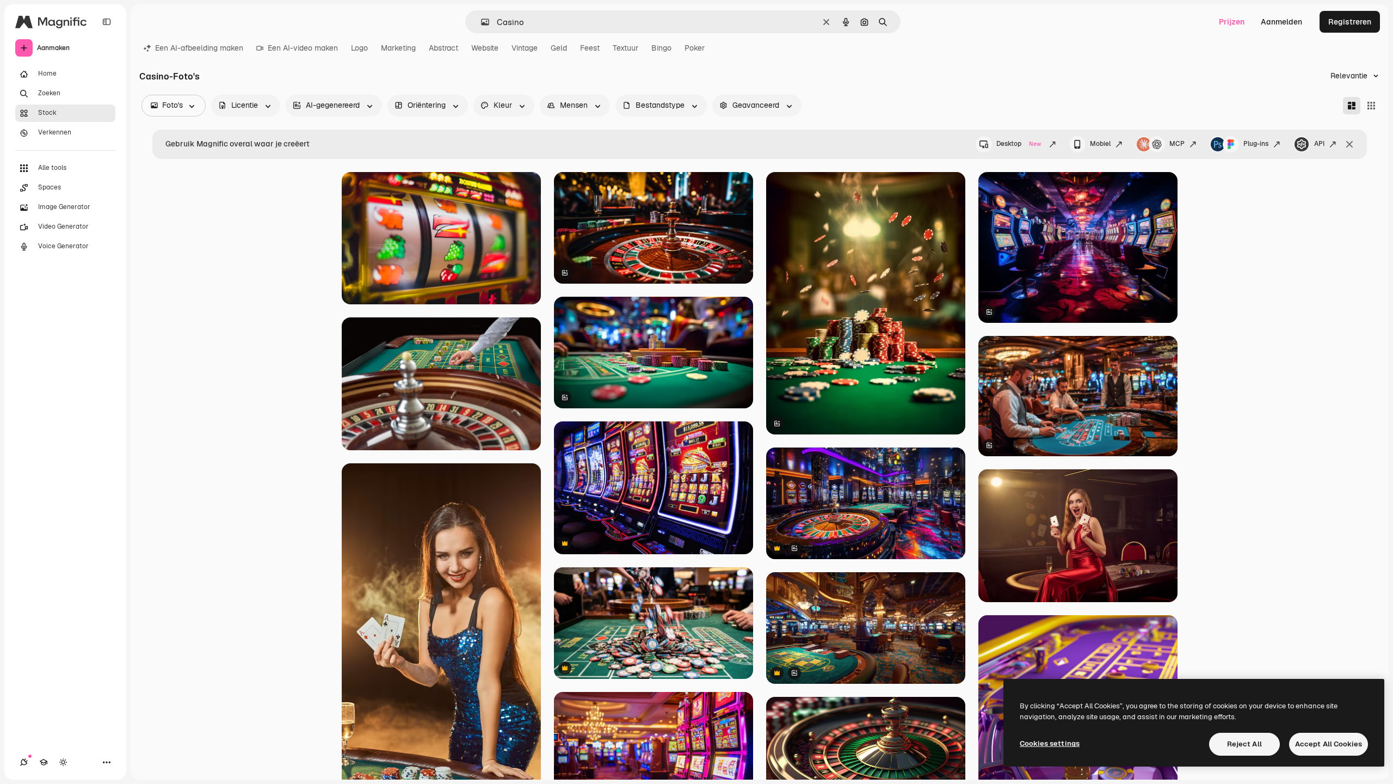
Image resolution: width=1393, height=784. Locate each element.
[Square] (1371, 105)
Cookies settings (1050, 743)
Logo (359, 48)
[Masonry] (1351, 105)
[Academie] (43, 762)
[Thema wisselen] (63, 762)
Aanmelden (1281, 22)
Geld (559, 48)
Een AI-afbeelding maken (199, 48)
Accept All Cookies (1328, 744)
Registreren (1349, 22)
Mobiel (1100, 143)
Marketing (398, 48)
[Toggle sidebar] (106, 21)
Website (484, 48)
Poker (695, 48)
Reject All (1244, 744)
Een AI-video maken (303, 48)
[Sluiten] (1349, 144)
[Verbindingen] (24, 762)
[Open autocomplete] (481, 22)
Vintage (524, 48)
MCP (1177, 143)
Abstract (443, 48)
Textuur (625, 48)
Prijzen (1231, 22)
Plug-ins (1255, 143)
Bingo (661, 48)
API (1319, 143)
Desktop (1018, 143)
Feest (590, 48)
